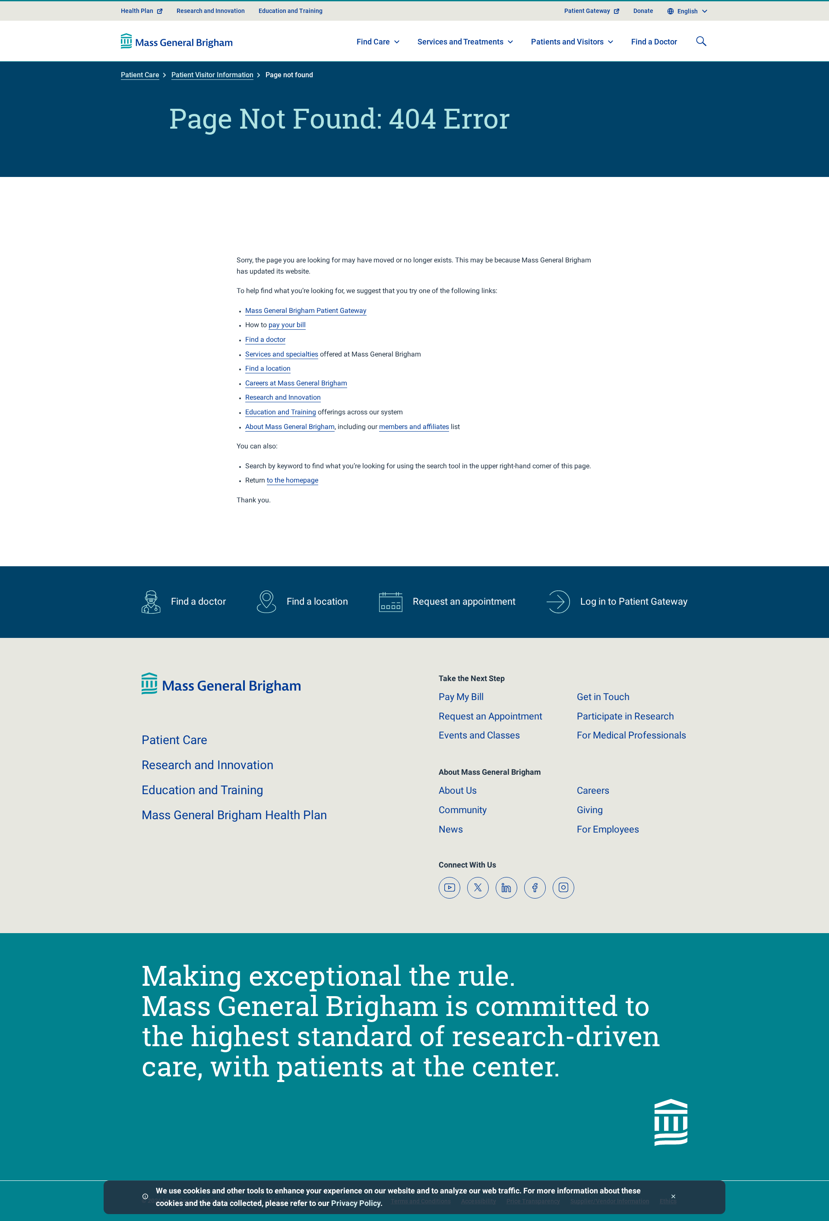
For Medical (631, 735)
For (608, 829)
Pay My (461, 696)
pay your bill (287, 325)
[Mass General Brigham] (177, 41)
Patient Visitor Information (212, 75)
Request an (490, 716)
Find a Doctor (654, 41)
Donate (643, 10)
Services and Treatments (460, 41)
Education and (202, 790)
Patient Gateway (587, 10)
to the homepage (292, 480)
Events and (479, 735)
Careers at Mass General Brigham (296, 383)
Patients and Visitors (567, 41)
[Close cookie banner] (673, 1197)
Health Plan (137, 10)
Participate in (625, 716)
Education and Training (291, 10)
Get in (603, 696)
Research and (207, 765)
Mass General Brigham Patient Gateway (306, 310)
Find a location (268, 368)
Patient (174, 740)
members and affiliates (414, 427)
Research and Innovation (211, 10)
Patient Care (140, 75)
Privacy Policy (355, 1203)
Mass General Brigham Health (234, 815)
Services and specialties (281, 354)
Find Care (373, 41)
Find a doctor (265, 339)
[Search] (701, 41)
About (458, 790)
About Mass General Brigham (290, 427)
